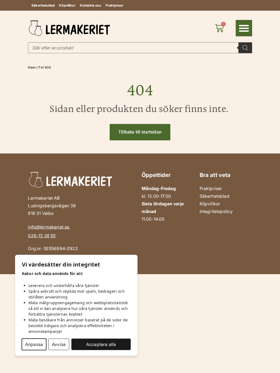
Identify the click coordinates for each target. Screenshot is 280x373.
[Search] (245, 47)
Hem (31, 67)
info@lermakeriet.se (49, 227)
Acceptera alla (101, 344)
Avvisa (59, 344)
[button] (244, 28)
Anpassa (34, 344)
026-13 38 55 (42, 235)
